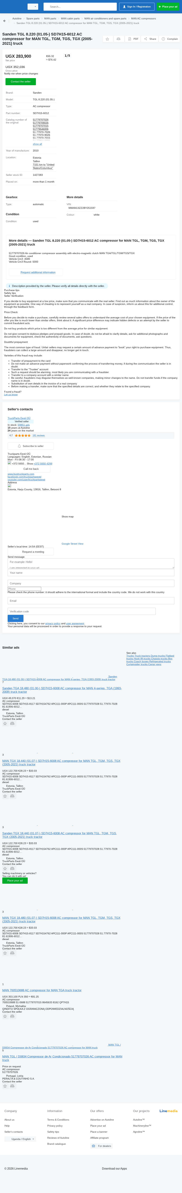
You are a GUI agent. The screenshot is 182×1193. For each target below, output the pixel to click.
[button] (108, 39)
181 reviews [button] (39, 435)
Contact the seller (21, 81)
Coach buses (141, 661)
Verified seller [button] (22, 421)
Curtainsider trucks (137, 664)
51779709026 (41, 122)
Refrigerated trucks (160, 661)
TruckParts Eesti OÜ (19, 418)
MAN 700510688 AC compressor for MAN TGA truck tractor (42, 990)
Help (7, 1125)
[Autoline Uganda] (13, 6)
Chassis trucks (159, 658)
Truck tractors (143, 655)
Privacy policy (55, 1125)
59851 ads (24, 424)
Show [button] (30, 463)
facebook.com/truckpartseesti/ (24, 476)
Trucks (130, 655)
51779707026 (41, 119)
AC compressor (41, 106)
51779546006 (41, 129)
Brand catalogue (56, 1143)
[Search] (47, 6)
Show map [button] (68, 516)
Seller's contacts (13, 1131)
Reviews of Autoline (58, 1137)
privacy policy (52, 623)
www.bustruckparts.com (21, 473)
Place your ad (15, 880)
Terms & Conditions (58, 1119)
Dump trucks (158, 655)
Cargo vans (154, 664)
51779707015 (41, 125)
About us (9, 1119)
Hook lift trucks (142, 658)
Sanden (37, 92)
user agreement (75, 623)
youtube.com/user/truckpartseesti (26, 479)
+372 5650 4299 (43, 463)
